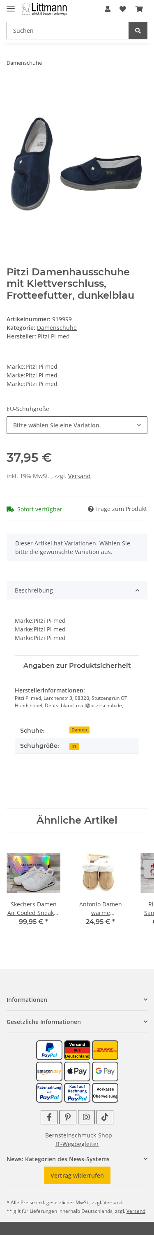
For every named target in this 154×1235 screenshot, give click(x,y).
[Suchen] (138, 30)
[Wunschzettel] (123, 9)
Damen (79, 730)
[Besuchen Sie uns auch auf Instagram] (86, 1117)
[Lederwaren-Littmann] (44, 9)
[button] (107, 9)
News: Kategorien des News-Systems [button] (58, 1159)
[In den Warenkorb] (13, 88)
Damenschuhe (57, 327)
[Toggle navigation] (11, 5)
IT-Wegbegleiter (77, 1144)
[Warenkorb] (139, 9)
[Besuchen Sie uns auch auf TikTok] (105, 1117)
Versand (79, 476)
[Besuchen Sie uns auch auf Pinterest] (67, 1117)
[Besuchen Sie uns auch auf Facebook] (49, 1117)
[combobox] (77, 425)
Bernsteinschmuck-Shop (78, 1135)
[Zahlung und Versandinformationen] (77, 1049)
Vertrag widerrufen (77, 1175)
